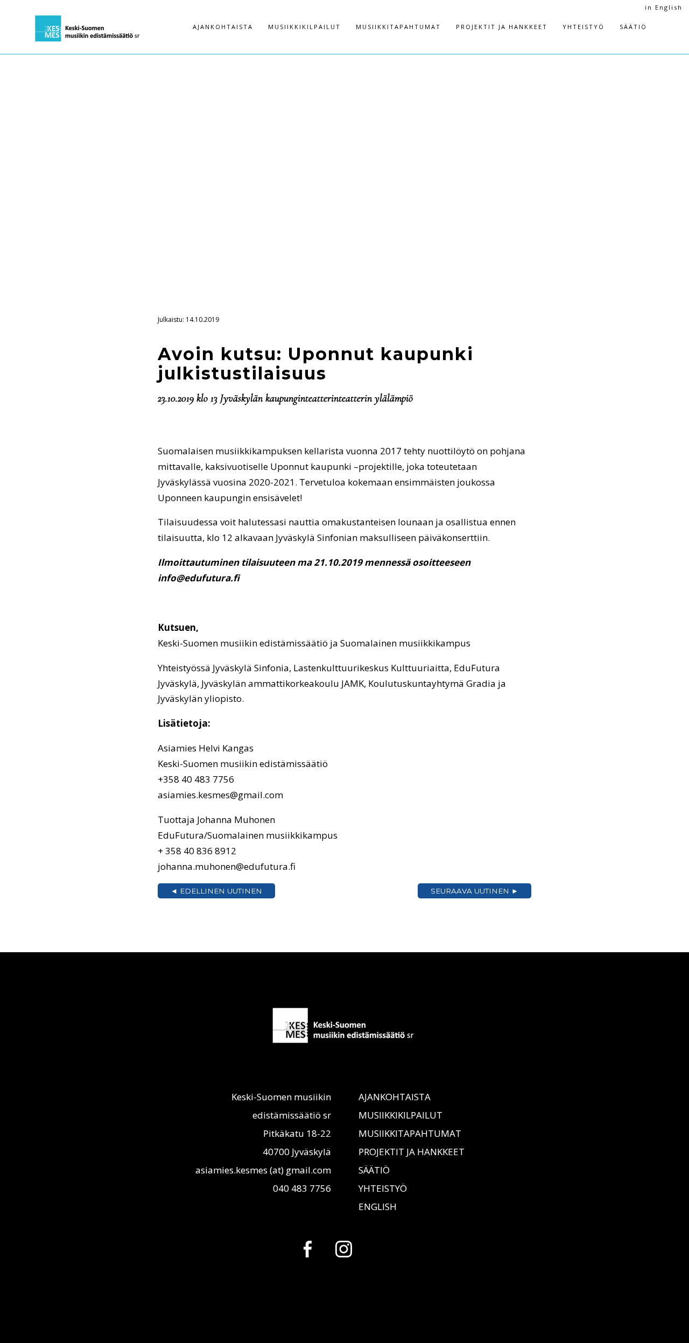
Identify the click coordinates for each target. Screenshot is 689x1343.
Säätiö (633, 27)
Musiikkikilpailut (304, 27)
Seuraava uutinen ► (474, 891)
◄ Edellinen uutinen (216, 891)
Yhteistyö (583, 27)
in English (664, 7)
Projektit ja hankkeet (501, 27)
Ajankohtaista (223, 27)
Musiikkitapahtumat (398, 27)
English (377, 1206)
